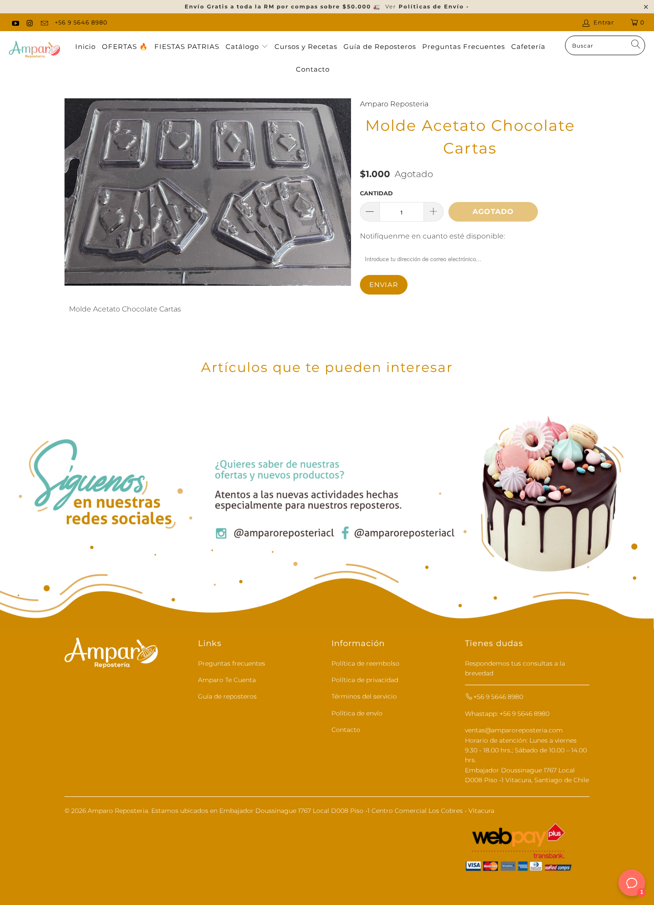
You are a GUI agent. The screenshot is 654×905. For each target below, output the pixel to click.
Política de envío (357, 713)
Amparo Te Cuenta (227, 680)
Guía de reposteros (227, 696)
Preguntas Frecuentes (463, 46)
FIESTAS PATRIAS (186, 46)
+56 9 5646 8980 (81, 22)
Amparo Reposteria (394, 104)
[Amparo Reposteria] (34, 50)
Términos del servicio (364, 696)
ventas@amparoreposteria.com (514, 730)
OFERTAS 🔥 (125, 46)
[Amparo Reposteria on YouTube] (15, 22)
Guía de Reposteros (379, 46)
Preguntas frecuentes (231, 663)
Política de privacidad (364, 680)
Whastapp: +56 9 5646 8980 (507, 714)
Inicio (85, 46)
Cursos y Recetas (306, 46)
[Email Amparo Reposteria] (44, 22)
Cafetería (528, 46)
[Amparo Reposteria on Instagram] (29, 22)
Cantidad (376, 193)
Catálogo (243, 46)
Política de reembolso (365, 663)
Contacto (313, 69)
